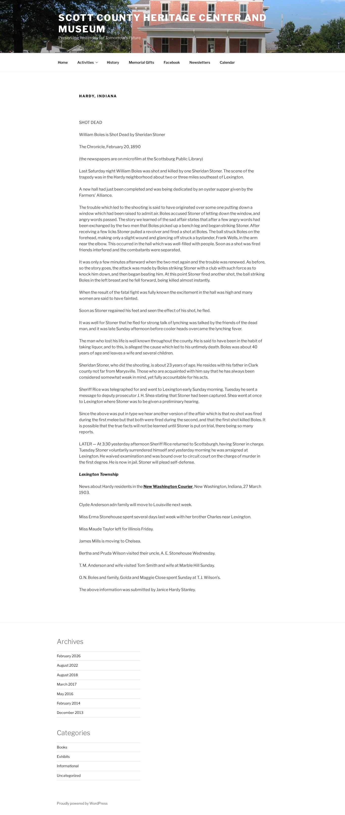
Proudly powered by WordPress (82, 803)
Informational (68, 766)
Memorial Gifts (141, 62)
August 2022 (67, 665)
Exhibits (63, 756)
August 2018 (67, 675)
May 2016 (65, 694)
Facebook (172, 62)
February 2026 (69, 656)
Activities (85, 62)
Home (63, 62)
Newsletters (199, 62)
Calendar (227, 62)
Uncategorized (69, 775)
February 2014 (68, 703)
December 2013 (70, 712)
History (113, 62)
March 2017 (67, 684)
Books (62, 747)
